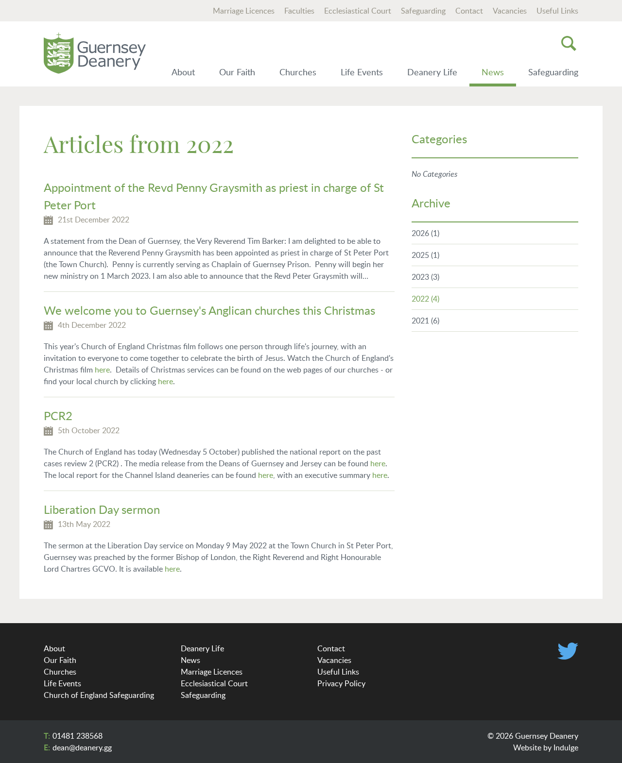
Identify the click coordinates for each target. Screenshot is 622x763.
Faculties (299, 10)
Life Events (362, 72)
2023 (425, 276)
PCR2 (58, 415)
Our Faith (237, 72)
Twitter (567, 651)
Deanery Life (432, 72)
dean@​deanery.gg (82, 747)
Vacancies (510, 10)
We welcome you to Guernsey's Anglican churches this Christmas (209, 310)
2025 (425, 255)
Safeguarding (423, 10)
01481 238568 (77, 735)
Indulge (565, 747)
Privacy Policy (341, 683)
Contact (469, 10)
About (183, 72)
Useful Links (557, 10)
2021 (425, 320)
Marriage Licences (244, 10)
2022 (425, 298)
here (102, 369)
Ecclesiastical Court (357, 10)
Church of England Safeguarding (99, 695)
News (493, 72)
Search (568, 43)
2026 (425, 233)
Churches (297, 72)
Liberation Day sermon (102, 509)
